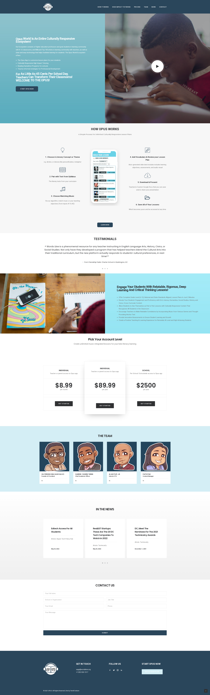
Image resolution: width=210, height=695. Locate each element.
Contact (163, 7)
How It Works (103, 7)
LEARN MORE (105, 225)
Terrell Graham (74, 691)
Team (146, 7)
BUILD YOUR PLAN (152, 672)
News (153, 7)
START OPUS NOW (27, 89)
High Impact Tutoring (121, 7)
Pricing (137, 7)
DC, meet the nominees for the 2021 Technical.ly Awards (146, 535)
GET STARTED (63, 407)
